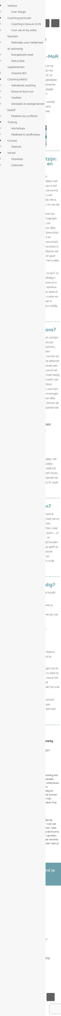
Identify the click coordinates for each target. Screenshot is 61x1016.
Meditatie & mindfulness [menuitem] (25, 134)
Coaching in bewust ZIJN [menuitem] (26, 24)
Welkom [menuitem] (12, 5)
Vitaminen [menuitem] (17, 159)
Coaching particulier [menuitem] (19, 18)
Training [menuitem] (12, 122)
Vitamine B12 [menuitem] (19, 73)
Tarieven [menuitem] (16, 146)
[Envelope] (55, 23)
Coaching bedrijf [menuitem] (17, 79)
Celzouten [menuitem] (17, 165)
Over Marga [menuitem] (18, 11)
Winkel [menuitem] (11, 152)
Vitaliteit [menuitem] (16, 97)
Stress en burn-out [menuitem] (22, 91)
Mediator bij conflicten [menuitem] (24, 116)
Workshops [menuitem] (18, 128)
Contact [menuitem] (12, 140)
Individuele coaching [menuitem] (23, 85)
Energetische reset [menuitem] (22, 54)
